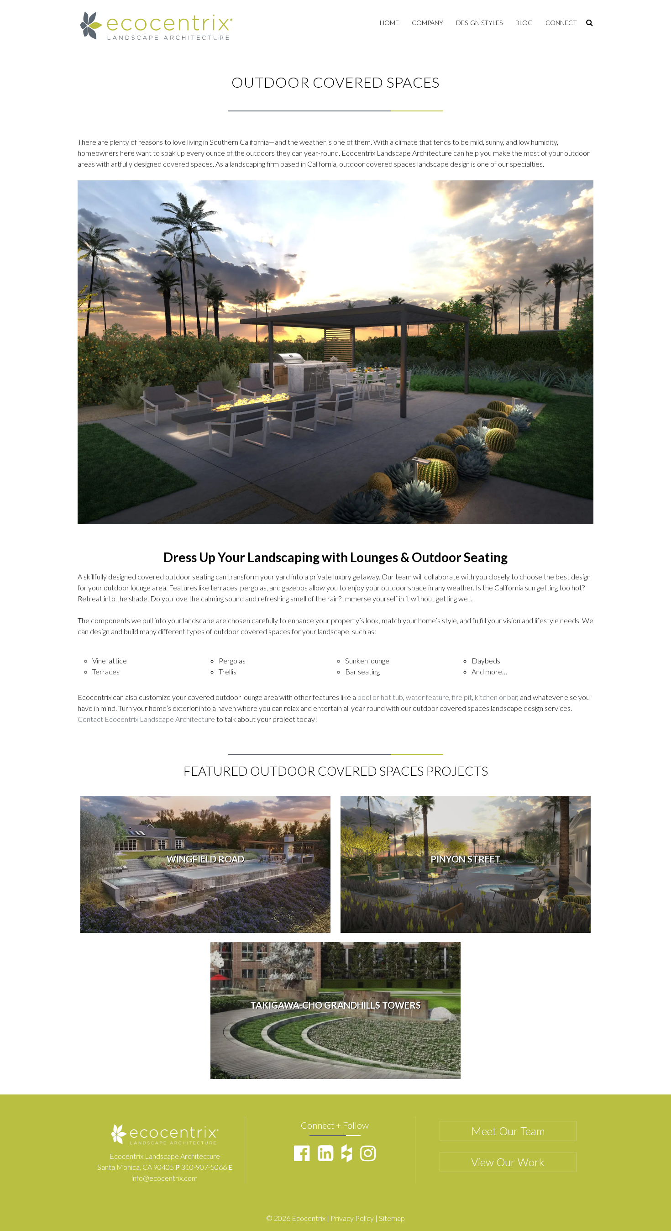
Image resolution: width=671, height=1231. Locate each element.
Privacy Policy (352, 1218)
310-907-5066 (204, 1167)
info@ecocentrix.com (164, 1177)
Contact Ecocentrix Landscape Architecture (146, 719)
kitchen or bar (496, 697)
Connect (561, 22)
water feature (427, 697)
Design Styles (479, 22)
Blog (524, 22)
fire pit (462, 697)
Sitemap (392, 1218)
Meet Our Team (508, 1130)
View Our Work (508, 1161)
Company (427, 22)
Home (389, 22)
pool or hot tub (380, 697)
